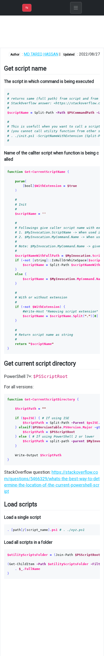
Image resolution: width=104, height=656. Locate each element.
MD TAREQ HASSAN (41, 54)
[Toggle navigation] (76, 8)
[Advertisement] (52, 31)
